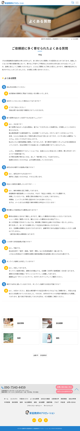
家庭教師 (43, 355)
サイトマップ (48, 406)
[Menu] (77, 2)
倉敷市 (35, 355)
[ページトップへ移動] (77, 389)
